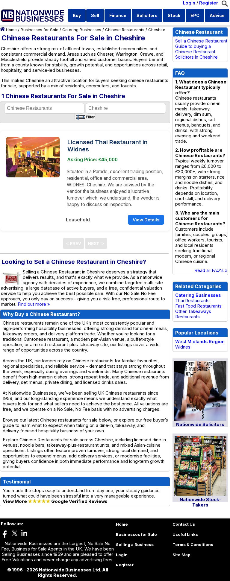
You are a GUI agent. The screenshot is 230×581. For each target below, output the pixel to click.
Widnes (182, 347)
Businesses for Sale (39, 29)
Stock (174, 15)
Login (189, 3)
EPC (194, 15)
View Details (146, 219)
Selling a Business (135, 544)
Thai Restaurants (192, 300)
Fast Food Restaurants (198, 306)
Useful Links (185, 534)
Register (208, 3)
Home (11, 29)
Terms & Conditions (192, 544)
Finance (117, 15)
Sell (95, 15)
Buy (77, 15)
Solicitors (147, 15)
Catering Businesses (81, 29)
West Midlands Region (200, 341)
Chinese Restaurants (124, 29)
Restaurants (187, 317)
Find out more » (34, 304)
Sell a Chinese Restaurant (201, 41)
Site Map (181, 554)
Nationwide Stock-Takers (200, 502)
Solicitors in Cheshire (196, 57)
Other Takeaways (193, 311)
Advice (217, 15)
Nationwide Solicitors (200, 424)
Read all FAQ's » (211, 270)
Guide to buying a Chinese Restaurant (195, 49)
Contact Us (183, 524)
